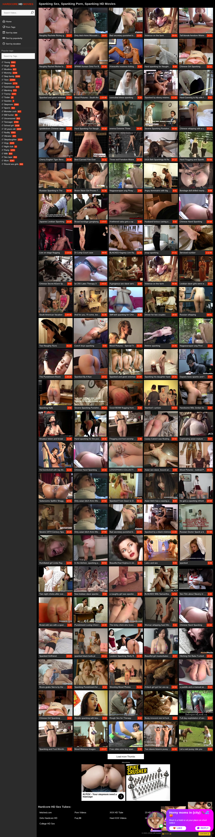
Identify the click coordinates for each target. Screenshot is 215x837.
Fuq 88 (78, 818)
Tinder (8, 97)
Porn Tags (10, 27)
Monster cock (12, 111)
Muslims (10, 69)
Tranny (10, 94)
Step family (12, 76)
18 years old (12, 129)
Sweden (9, 101)
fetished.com (45, 812)
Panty (9, 150)
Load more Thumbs (125, 756)
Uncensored (12, 118)
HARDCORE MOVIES (18, 4)
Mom (9, 160)
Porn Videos (80, 812)
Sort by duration (13, 44)
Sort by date (11, 32)
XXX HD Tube (116, 812)
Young (9, 62)
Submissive (11, 87)
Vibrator (10, 136)
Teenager (11, 122)
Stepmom (11, 104)
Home (8, 21)
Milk (8, 153)
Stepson (10, 83)
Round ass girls (13, 164)
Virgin (9, 66)
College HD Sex (47, 823)
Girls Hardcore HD (48, 818)
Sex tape (10, 157)
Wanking (10, 90)
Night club (10, 146)
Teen (9, 80)
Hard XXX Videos (118, 818)
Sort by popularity (13, 38)
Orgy (9, 143)
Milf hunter (10, 115)
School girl (11, 125)
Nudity (9, 132)
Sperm (9, 108)
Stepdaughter (13, 139)
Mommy (10, 73)
